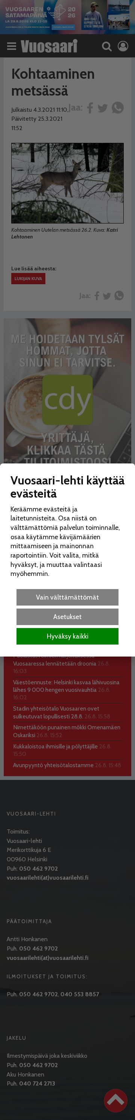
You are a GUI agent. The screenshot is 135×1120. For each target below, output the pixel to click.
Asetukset (67, 617)
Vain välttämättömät (67, 597)
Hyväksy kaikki (67, 636)
